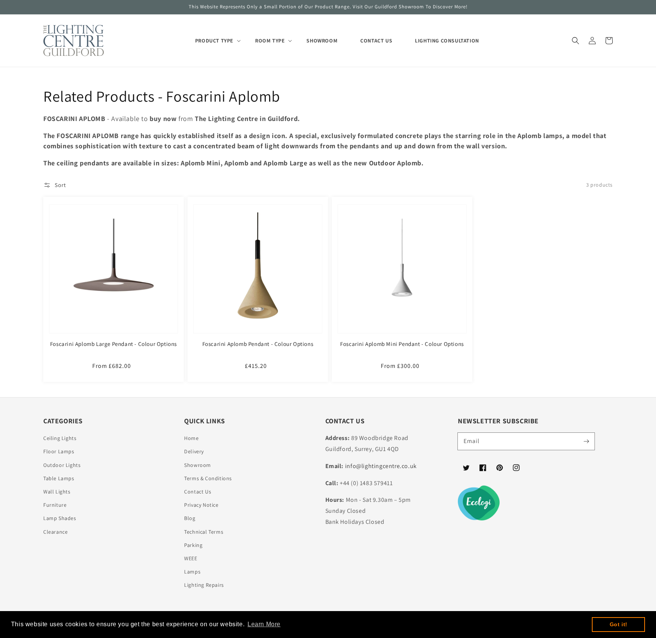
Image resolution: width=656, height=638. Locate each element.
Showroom (197, 465)
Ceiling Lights (59, 438)
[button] (575, 40)
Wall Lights (57, 491)
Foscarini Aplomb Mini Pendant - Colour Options (402, 343)
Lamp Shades (59, 518)
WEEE (190, 558)
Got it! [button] (619, 624)
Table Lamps (58, 478)
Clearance (55, 531)
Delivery (194, 451)
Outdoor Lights (61, 465)
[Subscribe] (586, 441)
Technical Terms (203, 531)
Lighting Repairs (204, 584)
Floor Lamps (58, 451)
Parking (193, 545)
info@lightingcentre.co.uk (381, 466)
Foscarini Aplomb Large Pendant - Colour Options (113, 343)
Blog (189, 518)
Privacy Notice (201, 504)
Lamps (192, 571)
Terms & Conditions (208, 478)
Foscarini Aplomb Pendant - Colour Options (258, 343)
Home (191, 438)
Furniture (54, 504)
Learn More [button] (264, 624)
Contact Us (197, 491)
